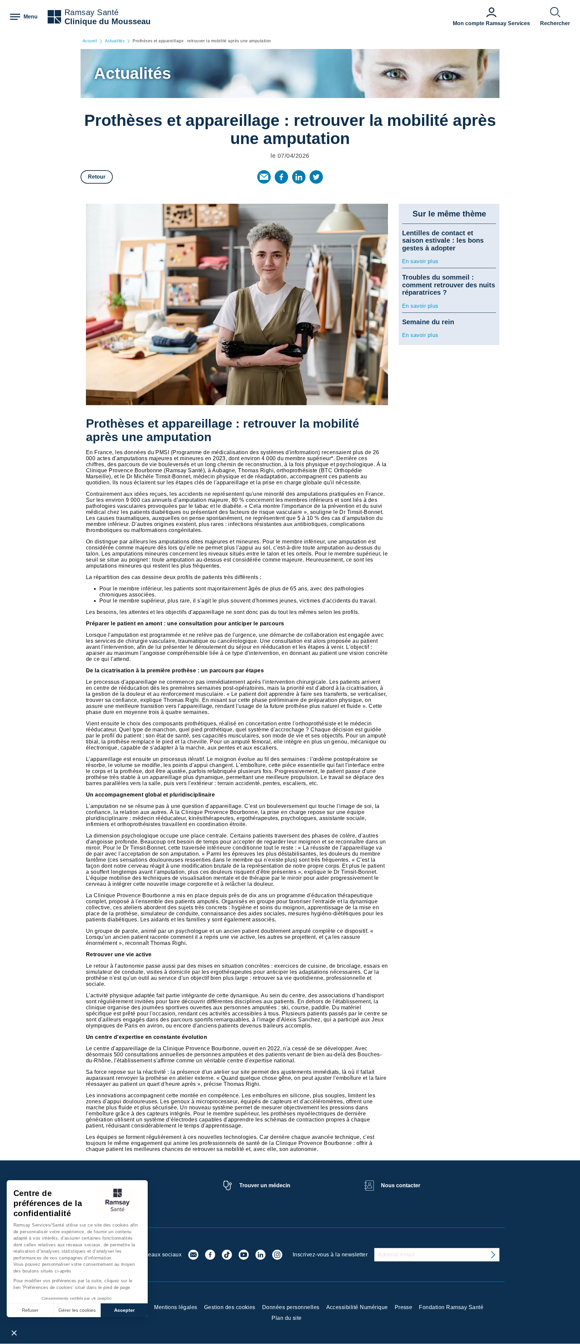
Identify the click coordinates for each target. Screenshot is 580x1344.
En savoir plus (420, 261)
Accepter (124, 1310)
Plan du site (287, 1318)
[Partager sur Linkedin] (298, 177)
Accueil (90, 41)
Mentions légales (175, 1307)
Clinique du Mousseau (107, 21)
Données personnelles (291, 1307)
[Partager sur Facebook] (281, 177)
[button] (14, 1333)
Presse (404, 1307)
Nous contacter (400, 1185)
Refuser (30, 1310)
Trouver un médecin (264, 1185)
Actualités (115, 41)
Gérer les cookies (77, 1310)
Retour (96, 177)
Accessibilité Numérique (357, 1307)
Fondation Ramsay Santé (451, 1307)
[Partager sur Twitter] (316, 177)
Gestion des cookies (229, 1307)
